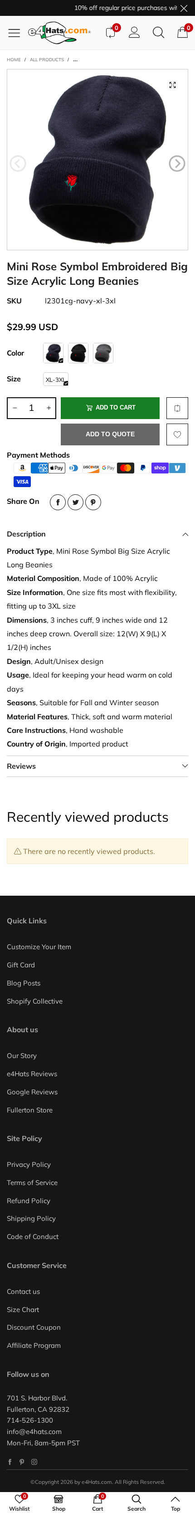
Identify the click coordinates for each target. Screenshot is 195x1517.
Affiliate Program (34, 1345)
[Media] (172, 85)
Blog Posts (23, 983)
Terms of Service (32, 1182)
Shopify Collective (35, 1001)
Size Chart (23, 1309)
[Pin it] (93, 502)
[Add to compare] (177, 408)
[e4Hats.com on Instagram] (34, 1462)
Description (26, 533)
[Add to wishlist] (177, 434)
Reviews (21, 766)
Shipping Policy (31, 1218)
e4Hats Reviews (32, 1073)
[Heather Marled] (103, 353)
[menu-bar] (17, 32)
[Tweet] (75, 502)
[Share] (58, 502)
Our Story (22, 1055)
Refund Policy (28, 1200)
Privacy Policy (29, 1164)
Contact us (23, 1291)
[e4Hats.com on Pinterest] (22, 1462)
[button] (18, 164)
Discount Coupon (34, 1327)
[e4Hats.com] (63, 32)
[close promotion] (183, 8)
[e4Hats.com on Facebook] (10, 1462)
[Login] (134, 32)
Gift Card (21, 965)
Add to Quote (110, 434)
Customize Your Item (39, 946)
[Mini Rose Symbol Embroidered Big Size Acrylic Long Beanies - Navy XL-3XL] (97, 159)
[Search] (158, 32)
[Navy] (53, 353)
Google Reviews (32, 1092)
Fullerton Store (30, 1110)
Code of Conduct (32, 1236)
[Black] (78, 353)
